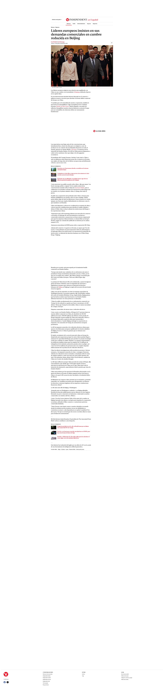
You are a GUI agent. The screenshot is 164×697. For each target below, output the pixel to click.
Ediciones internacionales (47, 674)
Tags (83, 675)
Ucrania (74, 149)
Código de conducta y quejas (126, 677)
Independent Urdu (46, 681)
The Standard (45, 683)
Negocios (57, 27)
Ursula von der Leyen (62, 106)
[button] (57, 19)
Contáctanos (6, 679)
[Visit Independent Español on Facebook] (5, 682)
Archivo (83, 674)
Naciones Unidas (79, 187)
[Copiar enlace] (111, 42)
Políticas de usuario (125, 675)
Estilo (74, 23)
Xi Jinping (76, 92)
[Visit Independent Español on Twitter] (8, 682)
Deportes (95, 23)
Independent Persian (47, 679)
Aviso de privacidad (125, 674)
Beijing (60, 287)
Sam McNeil (53, 42)
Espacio (89, 23)
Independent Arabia (46, 675)
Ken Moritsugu (61, 42)
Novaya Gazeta (46, 684)
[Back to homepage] (23, 674)
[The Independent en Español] (82, 19)
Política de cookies (124, 679)
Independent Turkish (47, 677)
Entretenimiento (81, 23)
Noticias (69, 23)
